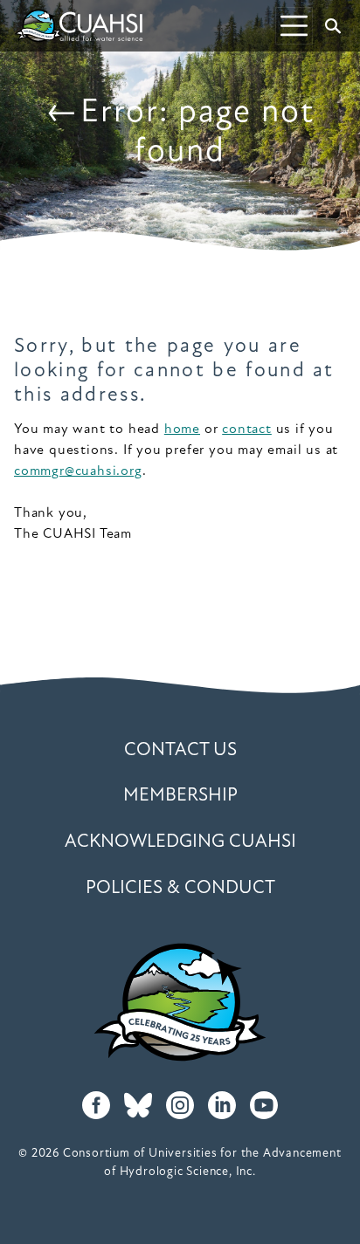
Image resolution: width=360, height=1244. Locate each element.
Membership (180, 796)
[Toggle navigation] (294, 26)
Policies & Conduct (180, 888)
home (182, 429)
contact (247, 429)
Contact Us (180, 750)
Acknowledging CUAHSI (180, 842)
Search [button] (333, 26)
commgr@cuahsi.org (78, 471)
